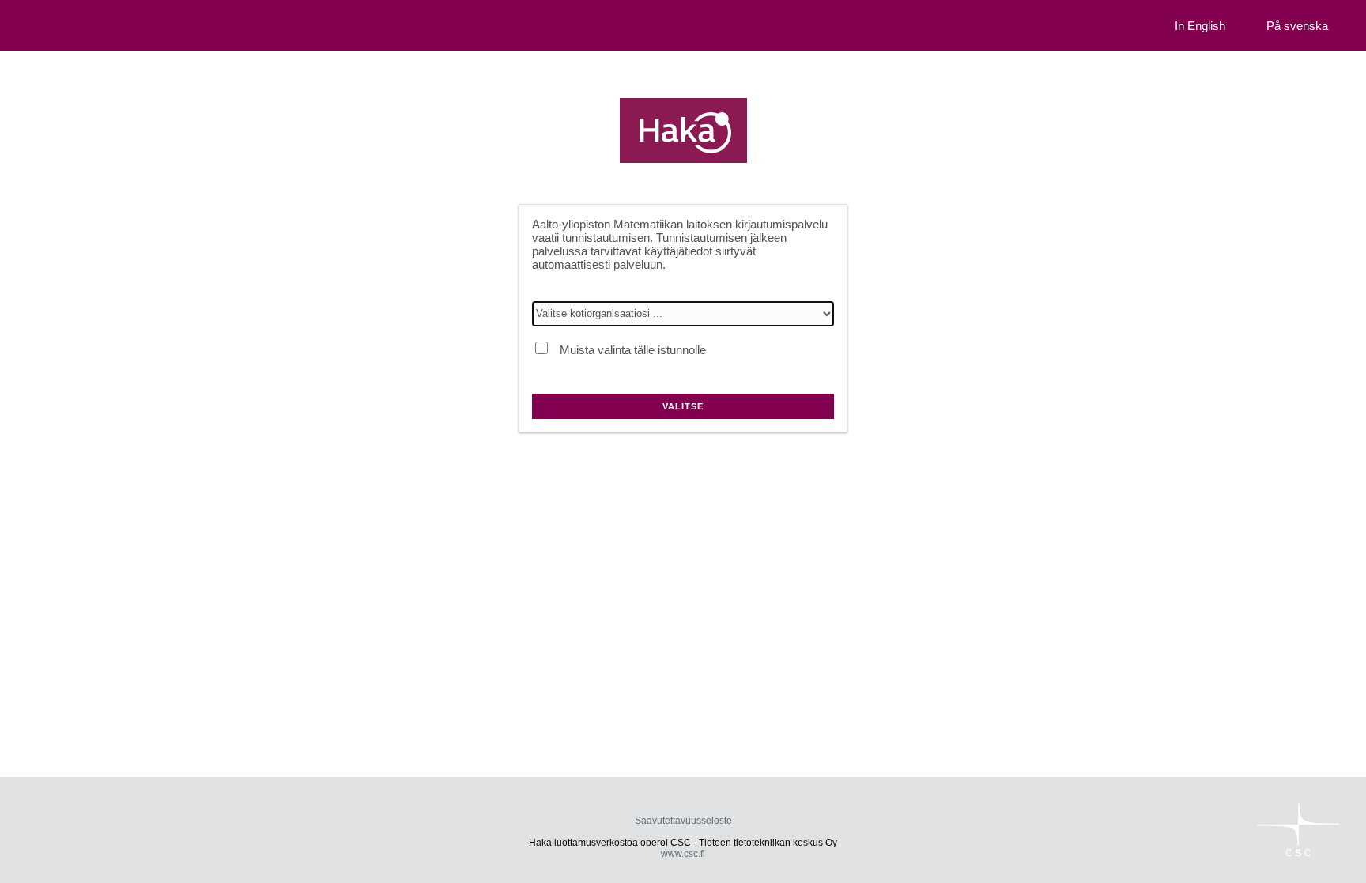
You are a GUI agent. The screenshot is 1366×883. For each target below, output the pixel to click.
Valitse (683, 406)
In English (1200, 25)
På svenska (1297, 25)
